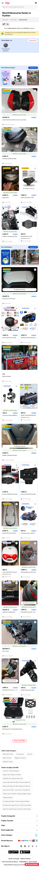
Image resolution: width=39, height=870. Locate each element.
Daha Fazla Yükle (19, 741)
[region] (20, 47)
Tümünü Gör (32, 40)
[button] (3, 3)
